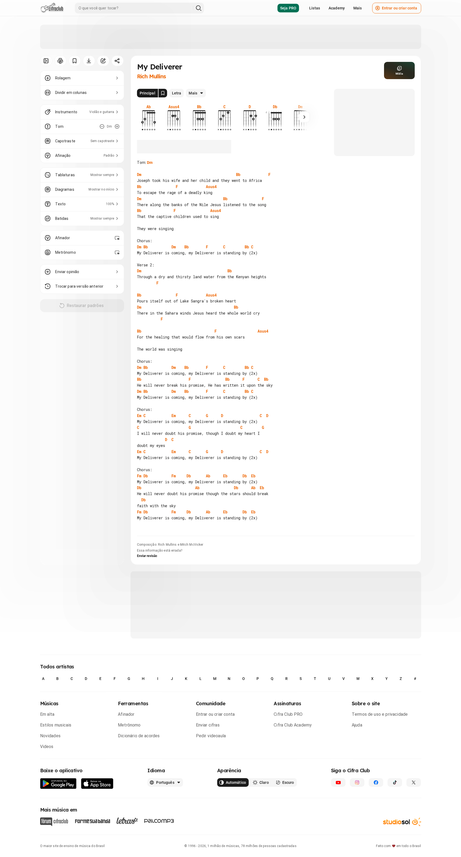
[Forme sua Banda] (92, 821)
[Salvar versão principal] (163, 93)
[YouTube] (338, 782)
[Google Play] (58, 783)
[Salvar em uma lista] (75, 60)
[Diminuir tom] (102, 126)
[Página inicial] (52, 8)
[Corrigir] (103, 60)
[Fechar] (450, 757)
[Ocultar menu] (46, 60)
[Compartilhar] (117, 60)
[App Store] (97, 783)
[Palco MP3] (159, 821)
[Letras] (127, 820)
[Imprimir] (60, 60)
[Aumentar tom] (117, 126)
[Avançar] (304, 117)
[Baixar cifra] (89, 60)
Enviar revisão (147, 556)
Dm (150, 162)
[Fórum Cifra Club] (54, 821)
